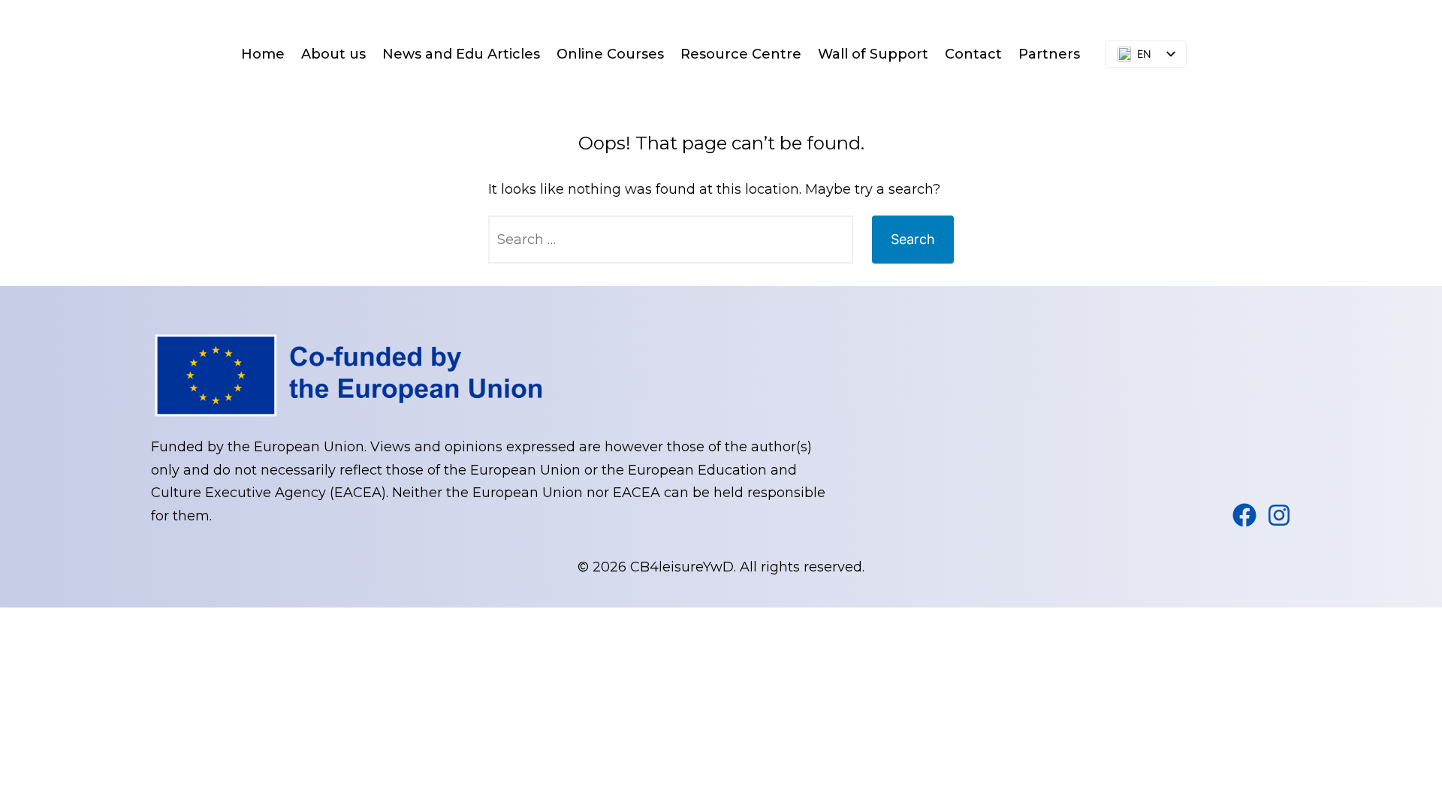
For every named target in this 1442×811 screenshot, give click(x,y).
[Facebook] (1244, 515)
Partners (1049, 54)
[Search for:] (670, 240)
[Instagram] (1279, 515)
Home (263, 54)
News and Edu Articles (461, 54)
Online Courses (610, 54)
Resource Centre (740, 54)
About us (333, 54)
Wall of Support (873, 54)
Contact (973, 54)
